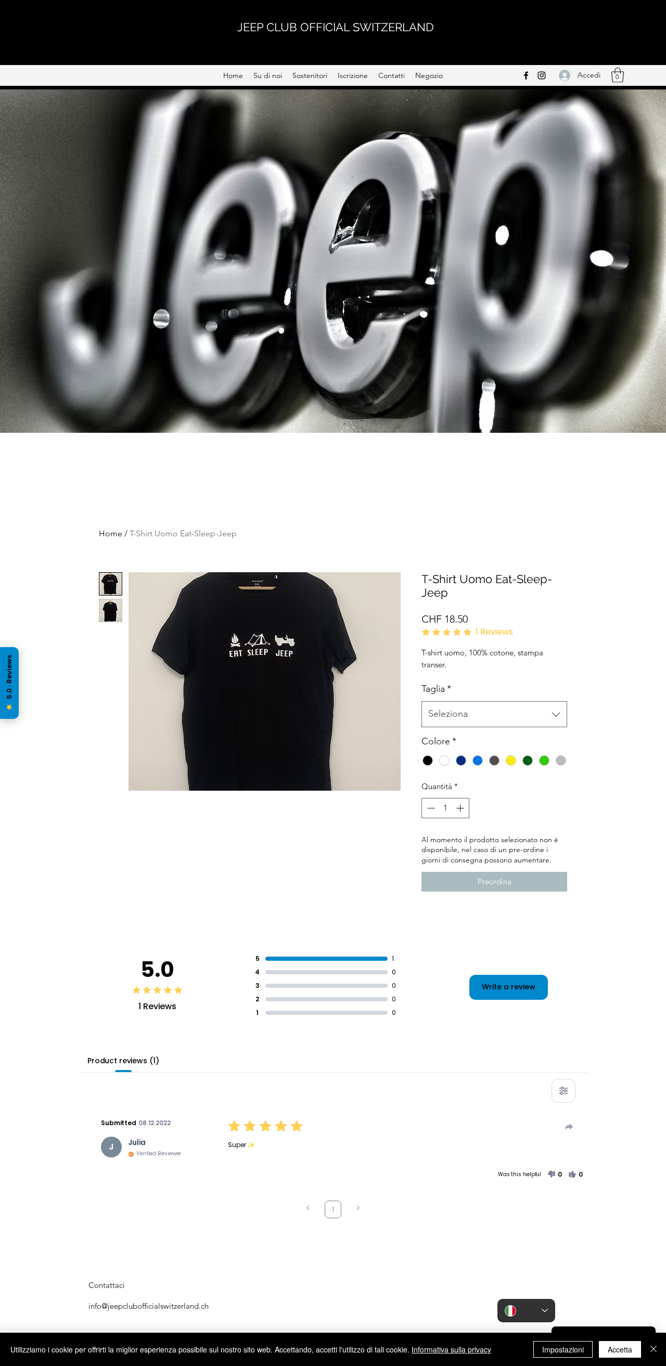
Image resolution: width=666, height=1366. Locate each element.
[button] (617, 75)
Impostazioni (563, 1349)
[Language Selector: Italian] (526, 1310)
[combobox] (494, 714)
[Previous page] (308, 1209)
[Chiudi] (653, 1349)
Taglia (436, 688)
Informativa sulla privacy (451, 1349)
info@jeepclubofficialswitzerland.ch (148, 1306)
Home (110, 533)
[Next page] (358, 1209)
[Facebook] (526, 75)
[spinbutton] (445, 808)
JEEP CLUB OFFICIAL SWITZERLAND (335, 27)
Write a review (508, 987)
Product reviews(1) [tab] (123, 1060)
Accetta (620, 1349)
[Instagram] (541, 75)
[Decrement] (430, 808)
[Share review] (569, 1126)
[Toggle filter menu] (563, 1091)
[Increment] (461, 808)
